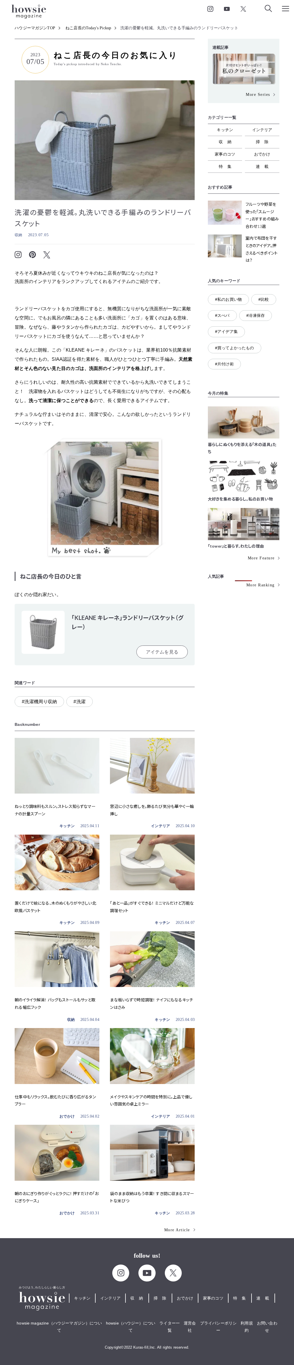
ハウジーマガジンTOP (35, 28)
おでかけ (67, 1116)
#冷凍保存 (255, 315)
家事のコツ (225, 154)
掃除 (264, 141)
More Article (177, 1230)
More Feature (261, 558)
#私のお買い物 (228, 299)
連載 (264, 166)
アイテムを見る (162, 651)
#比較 (263, 299)
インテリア (160, 826)
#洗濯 (79, 701)
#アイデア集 (226, 331)
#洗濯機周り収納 (39, 701)
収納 (18, 235)
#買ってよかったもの (234, 348)
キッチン (67, 826)
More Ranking (260, 585)
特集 (227, 166)
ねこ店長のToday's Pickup (88, 28)
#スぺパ (222, 315)
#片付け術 (224, 364)
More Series (258, 94)
